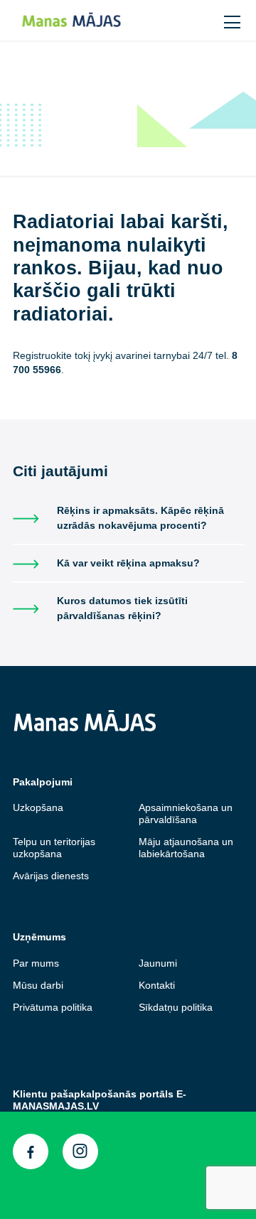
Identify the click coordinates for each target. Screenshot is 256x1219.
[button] (203, 19)
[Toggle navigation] (233, 20)
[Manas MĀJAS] (86, 20)
